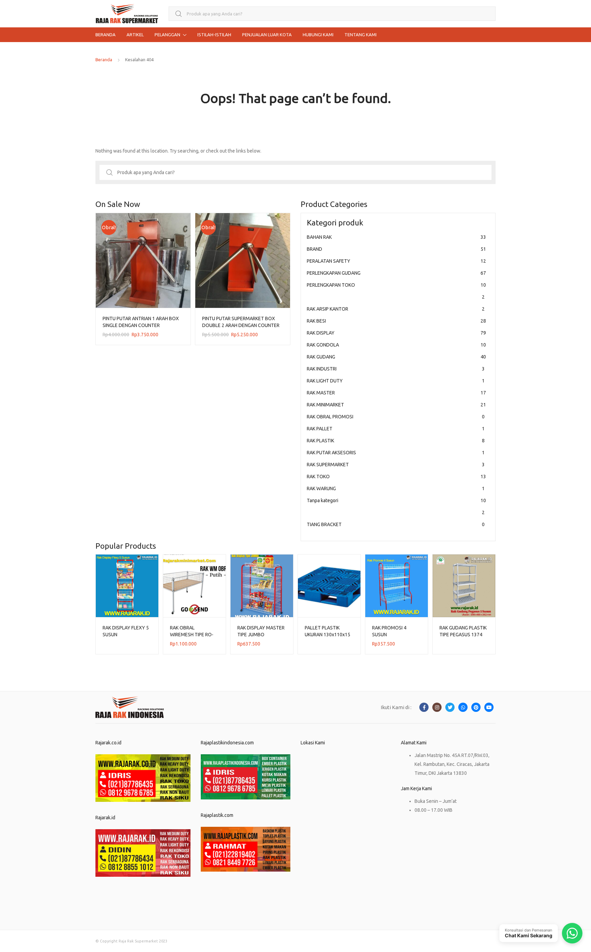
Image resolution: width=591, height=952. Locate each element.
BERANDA (105, 34)
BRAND (396, 249)
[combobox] (332, 13)
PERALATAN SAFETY (396, 261)
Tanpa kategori (396, 506)
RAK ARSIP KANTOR (396, 309)
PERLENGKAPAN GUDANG (396, 273)
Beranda (103, 59)
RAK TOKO (396, 476)
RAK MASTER (396, 392)
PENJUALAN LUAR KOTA (267, 34)
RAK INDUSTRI (396, 368)
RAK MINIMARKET (396, 404)
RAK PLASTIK (396, 440)
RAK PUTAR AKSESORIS (396, 452)
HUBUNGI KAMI (318, 34)
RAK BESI (396, 321)
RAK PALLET (396, 428)
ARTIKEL (135, 34)
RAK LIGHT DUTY (396, 380)
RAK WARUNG (396, 488)
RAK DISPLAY (396, 333)
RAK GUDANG (396, 357)
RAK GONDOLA (396, 345)
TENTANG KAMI (360, 34)
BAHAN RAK (396, 237)
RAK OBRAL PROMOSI (396, 416)
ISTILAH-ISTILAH (214, 34)
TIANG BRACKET (396, 524)
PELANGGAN (167, 34)
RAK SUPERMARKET (396, 464)
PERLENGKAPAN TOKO (396, 291)
